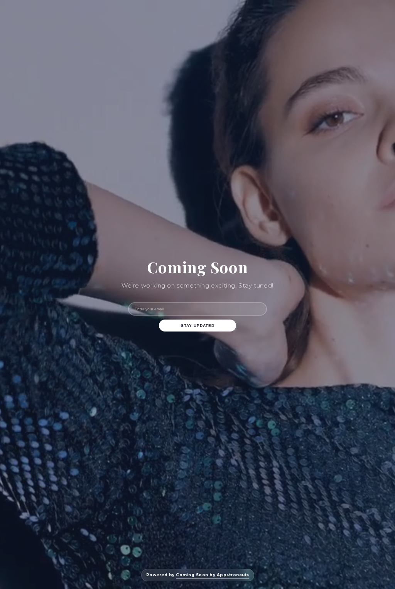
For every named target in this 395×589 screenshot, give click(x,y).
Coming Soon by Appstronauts (212, 574)
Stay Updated (197, 325)
